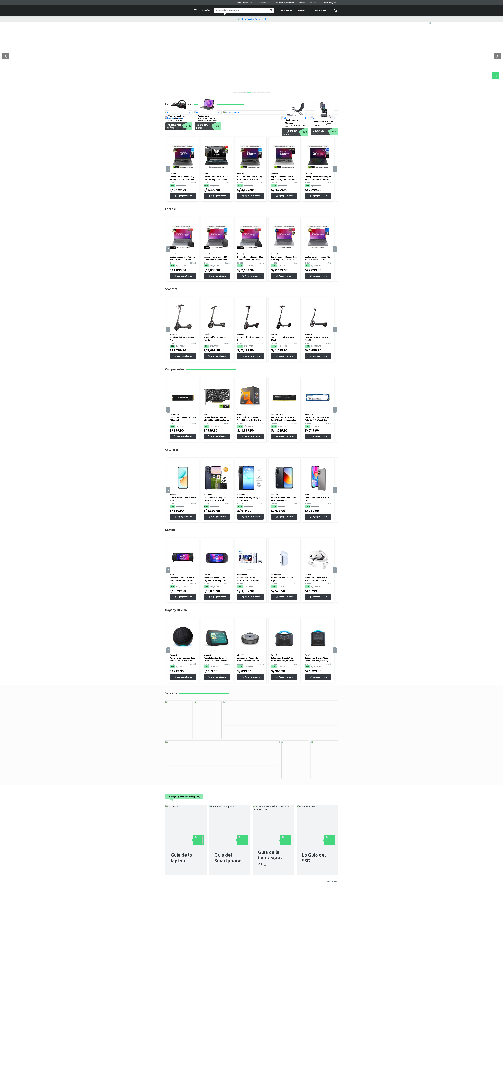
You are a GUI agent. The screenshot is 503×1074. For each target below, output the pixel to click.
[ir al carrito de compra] (335, 10)
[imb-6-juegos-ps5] (251, 23)
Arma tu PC (313, 3)
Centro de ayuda (329, 3)
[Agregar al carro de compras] (183, 196)
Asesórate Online (263, 3)
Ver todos (331, 881)
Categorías (205, 10)
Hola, (319, 10)
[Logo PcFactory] (177, 10)
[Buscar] (271, 10)
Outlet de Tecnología (243, 3)
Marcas (302, 10)
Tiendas (301, 3)
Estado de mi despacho (284, 3)
